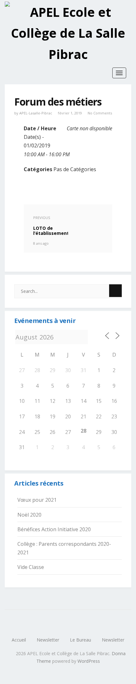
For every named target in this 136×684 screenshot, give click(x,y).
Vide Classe (30, 567)
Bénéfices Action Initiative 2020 (54, 529)
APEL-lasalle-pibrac (35, 113)
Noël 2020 (29, 514)
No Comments (100, 113)
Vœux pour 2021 (37, 499)
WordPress (88, 661)
